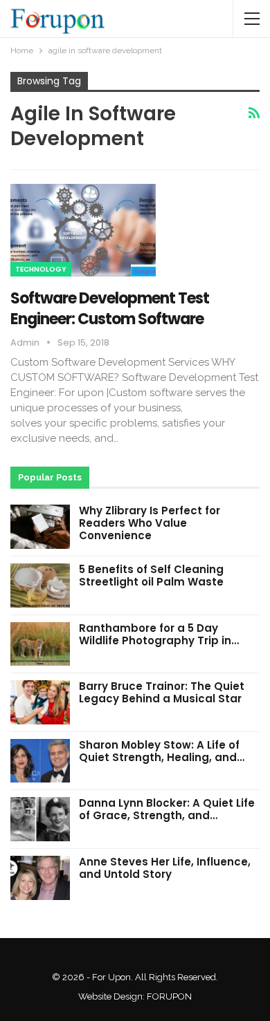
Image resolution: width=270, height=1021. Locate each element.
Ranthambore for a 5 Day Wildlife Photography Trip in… (159, 634)
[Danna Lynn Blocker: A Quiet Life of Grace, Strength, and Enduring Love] (40, 819)
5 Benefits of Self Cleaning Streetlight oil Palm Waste (151, 575)
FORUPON (169, 996)
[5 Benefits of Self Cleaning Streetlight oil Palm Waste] (40, 585)
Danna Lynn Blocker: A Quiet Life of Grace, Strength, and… (167, 809)
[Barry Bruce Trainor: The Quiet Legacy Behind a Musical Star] (40, 702)
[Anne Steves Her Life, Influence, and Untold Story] (40, 878)
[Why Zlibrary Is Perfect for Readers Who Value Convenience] (40, 527)
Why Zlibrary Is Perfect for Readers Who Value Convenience (149, 523)
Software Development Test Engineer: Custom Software (109, 309)
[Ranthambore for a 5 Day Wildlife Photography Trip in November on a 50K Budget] (40, 644)
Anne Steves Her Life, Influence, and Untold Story (165, 867)
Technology (40, 269)
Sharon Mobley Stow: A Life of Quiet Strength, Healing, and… (161, 751)
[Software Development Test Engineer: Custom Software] (83, 230)
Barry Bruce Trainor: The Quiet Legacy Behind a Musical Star (161, 692)
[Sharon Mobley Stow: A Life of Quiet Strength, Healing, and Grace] (40, 761)
